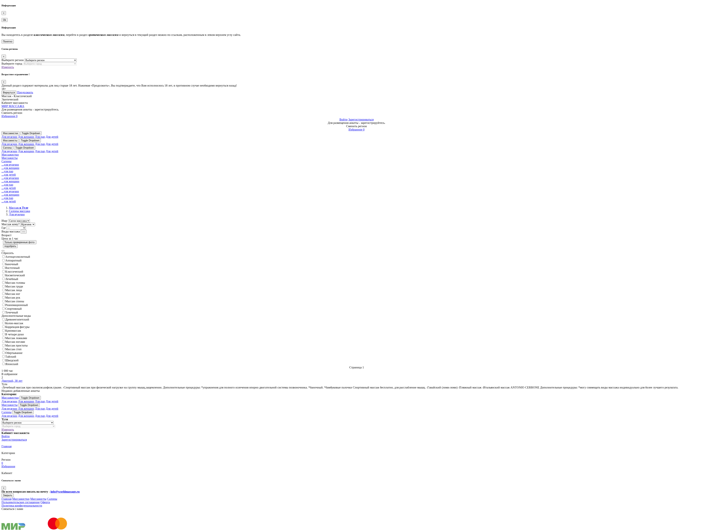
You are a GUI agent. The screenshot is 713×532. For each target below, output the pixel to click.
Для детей (52, 136)
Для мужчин (9, 136)
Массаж (18, 207)
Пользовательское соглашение (20, 502)
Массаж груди (14, 286)
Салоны (7, 147)
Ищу (4, 220)
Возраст (6, 235)
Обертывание (13, 352)
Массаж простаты (16, 345)
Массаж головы (15, 282)
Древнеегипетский (17, 319)
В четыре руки (14, 334)
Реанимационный (16, 305)
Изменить (7, 67)
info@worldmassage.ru (65, 491)
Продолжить (25, 92)
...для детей (8, 174)
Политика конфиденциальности (21, 505)
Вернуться (9, 92)
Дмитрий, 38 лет (11, 380)
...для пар (7, 171)
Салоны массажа (19, 211)
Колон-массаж (14, 323)
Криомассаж (13, 330)
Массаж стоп (13, 349)
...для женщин (10, 168)
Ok (4, 20)
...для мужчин (10, 164)
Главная (6, 446)
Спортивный (13, 308)
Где (3, 227)
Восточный (12, 267)
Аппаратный (13, 260)
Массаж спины (14, 301)
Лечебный (11, 279)
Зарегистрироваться (361, 119)
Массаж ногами (15, 341)
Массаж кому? (10, 224)
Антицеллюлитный (17, 256)
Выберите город (11, 63)
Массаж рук (12, 297)
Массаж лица (13, 290)
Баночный (11, 264)
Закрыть (7, 495)
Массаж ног (12, 293)
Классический (14, 271)
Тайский (10, 356)
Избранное (9, 116)
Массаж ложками (16, 338)
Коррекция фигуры (17, 326)
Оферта (45, 502)
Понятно (7, 41)
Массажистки (10, 133)
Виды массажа (10, 231)
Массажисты (10, 140)
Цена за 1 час (9, 238)
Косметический (15, 275)
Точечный (11, 312)
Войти (343, 119)
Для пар (40, 136)
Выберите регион (12, 60)
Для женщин (26, 136)
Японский (11, 364)
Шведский (12, 360)
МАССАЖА (12, 106)
